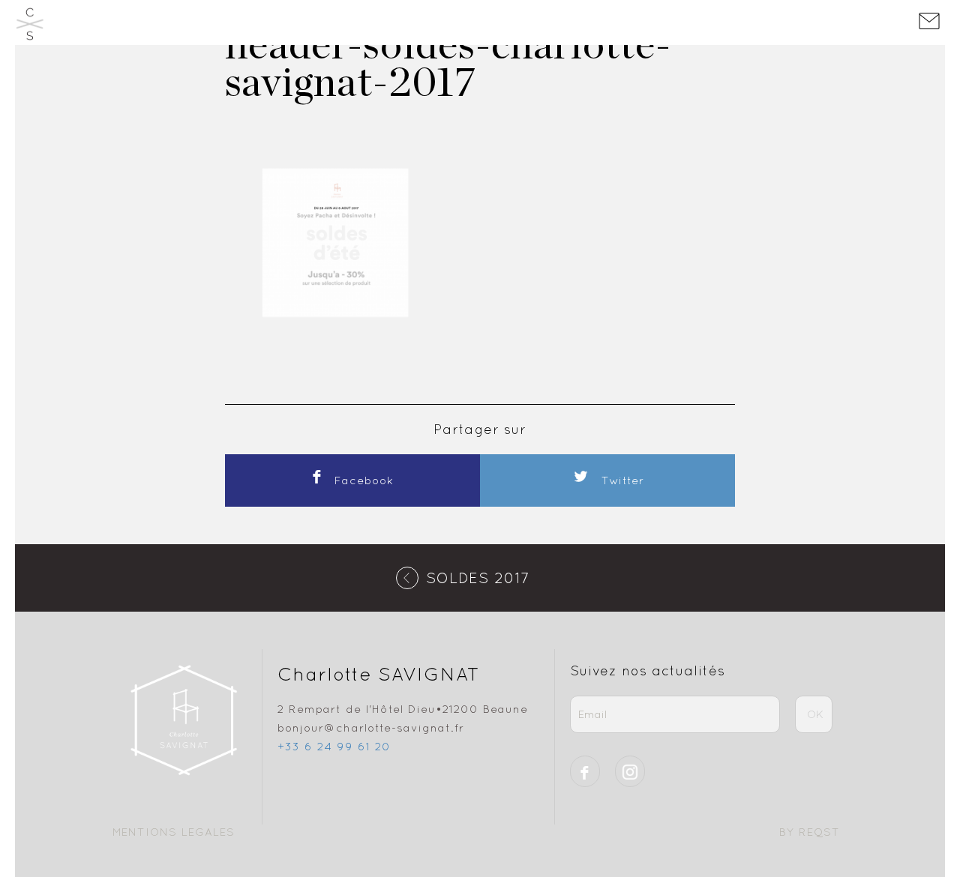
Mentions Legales (173, 831)
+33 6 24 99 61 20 (334, 746)
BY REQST (809, 831)
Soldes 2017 (478, 577)
